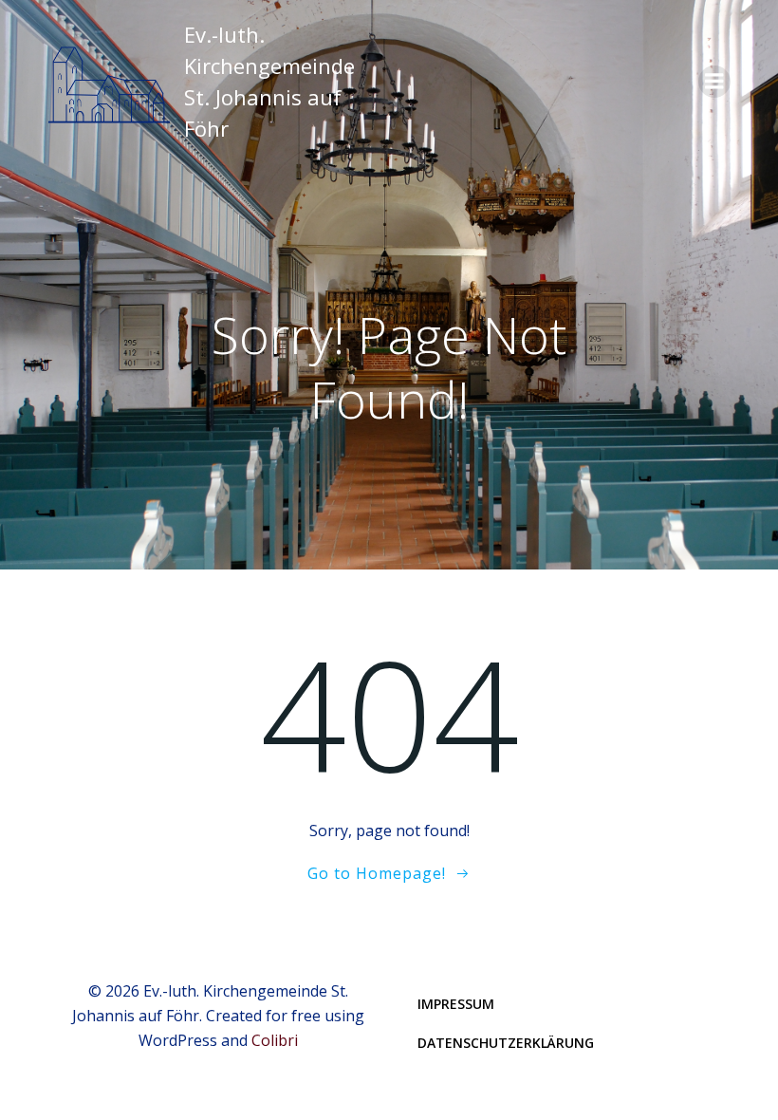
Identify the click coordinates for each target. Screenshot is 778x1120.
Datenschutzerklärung (505, 1043)
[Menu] (714, 81)
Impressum (455, 1004)
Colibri (274, 1040)
